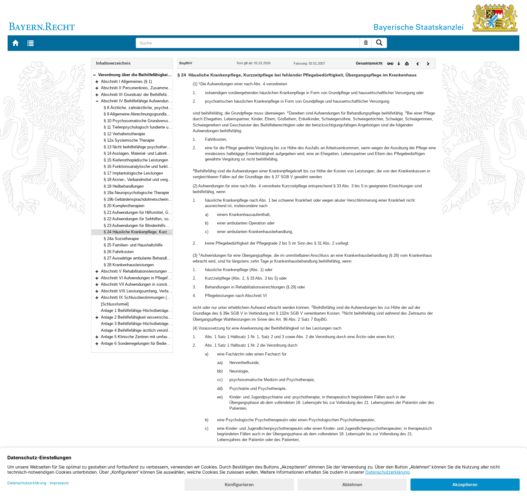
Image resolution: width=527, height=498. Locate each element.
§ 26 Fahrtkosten (119, 251)
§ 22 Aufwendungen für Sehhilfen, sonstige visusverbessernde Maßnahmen (170, 219)
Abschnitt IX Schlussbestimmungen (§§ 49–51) (142, 297)
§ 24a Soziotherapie (121, 238)
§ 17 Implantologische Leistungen (133, 173)
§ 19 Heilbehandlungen (124, 186)
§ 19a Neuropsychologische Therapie (136, 192)
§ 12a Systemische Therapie (129, 140)
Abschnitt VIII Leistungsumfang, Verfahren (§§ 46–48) (148, 291)
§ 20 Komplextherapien (124, 205)
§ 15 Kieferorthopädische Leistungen (136, 160)
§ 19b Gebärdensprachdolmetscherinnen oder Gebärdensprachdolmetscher (169, 199)
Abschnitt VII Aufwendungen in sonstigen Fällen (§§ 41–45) (153, 284)
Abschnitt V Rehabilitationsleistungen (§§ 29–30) (144, 271)
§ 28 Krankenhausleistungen (129, 265)
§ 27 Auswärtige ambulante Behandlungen (140, 258)
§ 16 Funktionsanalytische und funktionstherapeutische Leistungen (162, 166)
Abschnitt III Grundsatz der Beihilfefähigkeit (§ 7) (144, 94)
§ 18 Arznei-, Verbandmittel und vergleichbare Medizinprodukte (159, 179)
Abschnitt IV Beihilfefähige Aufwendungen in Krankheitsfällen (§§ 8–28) (163, 101)
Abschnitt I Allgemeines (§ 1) (126, 81)
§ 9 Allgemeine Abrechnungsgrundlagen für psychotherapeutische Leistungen (171, 114)
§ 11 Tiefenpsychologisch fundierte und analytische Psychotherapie (163, 127)
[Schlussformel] (115, 304)
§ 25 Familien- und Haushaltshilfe (133, 245)
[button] (94, 74)
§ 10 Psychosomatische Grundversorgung (141, 120)
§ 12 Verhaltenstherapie (124, 134)
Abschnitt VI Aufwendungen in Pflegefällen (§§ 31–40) (148, 278)
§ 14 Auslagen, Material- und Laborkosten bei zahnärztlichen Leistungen (167, 153)
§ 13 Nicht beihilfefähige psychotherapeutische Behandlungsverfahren (165, 147)
